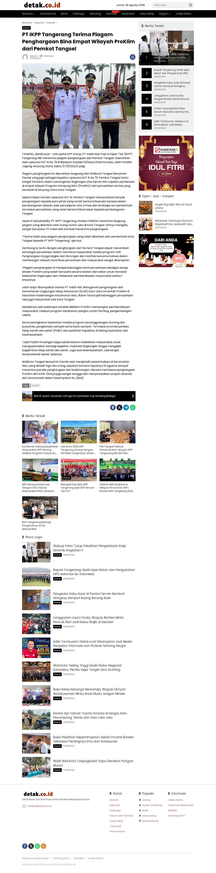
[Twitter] (119, 407)
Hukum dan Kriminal (121, 815)
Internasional (117, 831)
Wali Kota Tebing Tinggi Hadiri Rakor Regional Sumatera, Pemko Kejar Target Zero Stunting (87, 667)
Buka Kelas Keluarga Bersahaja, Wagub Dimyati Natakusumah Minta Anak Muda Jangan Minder (89, 691)
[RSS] (43, 846)
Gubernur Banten (152, 805)
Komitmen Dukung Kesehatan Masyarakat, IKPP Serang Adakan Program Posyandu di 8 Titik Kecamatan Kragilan (40, 450)
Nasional (106, 477)
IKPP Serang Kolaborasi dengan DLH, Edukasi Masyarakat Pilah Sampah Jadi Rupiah (38, 488)
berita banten (150, 821)
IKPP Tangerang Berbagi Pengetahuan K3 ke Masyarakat (36, 525)
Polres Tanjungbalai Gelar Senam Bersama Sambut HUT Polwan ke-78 (172, 110)
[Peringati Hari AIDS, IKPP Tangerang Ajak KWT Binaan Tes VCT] (79, 470)
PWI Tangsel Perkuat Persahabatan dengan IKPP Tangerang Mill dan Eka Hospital (116, 450)
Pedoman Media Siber (181, 805)
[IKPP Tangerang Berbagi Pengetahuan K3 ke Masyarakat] (40, 507)
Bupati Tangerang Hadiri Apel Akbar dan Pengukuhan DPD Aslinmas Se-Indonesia (94, 572)
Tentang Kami (176, 815)
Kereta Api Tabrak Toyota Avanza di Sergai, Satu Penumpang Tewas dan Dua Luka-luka (90, 715)
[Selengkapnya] (64, 794)
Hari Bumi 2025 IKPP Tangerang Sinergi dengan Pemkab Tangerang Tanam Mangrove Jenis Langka (77, 450)
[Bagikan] (133, 57)
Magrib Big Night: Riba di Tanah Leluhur (173, 206)
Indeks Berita (175, 800)
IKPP (37, 385)
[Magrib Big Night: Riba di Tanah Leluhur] (145, 207)
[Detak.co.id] (42, 5)
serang (146, 800)
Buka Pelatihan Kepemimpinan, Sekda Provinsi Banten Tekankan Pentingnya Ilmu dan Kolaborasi (93, 739)
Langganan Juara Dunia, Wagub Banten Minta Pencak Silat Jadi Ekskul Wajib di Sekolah (88, 619)
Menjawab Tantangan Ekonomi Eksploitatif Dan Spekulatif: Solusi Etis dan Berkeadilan (174, 222)
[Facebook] (113, 407)
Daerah (26, 27)
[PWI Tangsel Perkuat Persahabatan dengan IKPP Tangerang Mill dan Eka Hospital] (118, 432)
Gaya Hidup (116, 821)
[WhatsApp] (133, 407)
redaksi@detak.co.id (39, 806)
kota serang (149, 815)
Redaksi (34, 56)
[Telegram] (126, 407)
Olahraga (115, 810)
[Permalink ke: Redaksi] (26, 57)
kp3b (145, 810)
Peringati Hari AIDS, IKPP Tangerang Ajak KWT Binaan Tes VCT (77, 488)
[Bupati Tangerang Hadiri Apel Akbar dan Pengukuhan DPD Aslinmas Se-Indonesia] (36, 576)
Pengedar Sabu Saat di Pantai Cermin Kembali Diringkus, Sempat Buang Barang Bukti (88, 596)
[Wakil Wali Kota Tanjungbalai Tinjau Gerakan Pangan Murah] (36, 767)
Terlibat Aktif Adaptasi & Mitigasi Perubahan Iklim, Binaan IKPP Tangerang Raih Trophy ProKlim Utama (116, 488)
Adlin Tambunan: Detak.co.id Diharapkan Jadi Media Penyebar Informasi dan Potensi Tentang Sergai (92, 643)
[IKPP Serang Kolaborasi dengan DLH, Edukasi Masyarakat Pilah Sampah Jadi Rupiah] (40, 470)
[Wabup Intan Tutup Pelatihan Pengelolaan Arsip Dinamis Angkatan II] (36, 552)
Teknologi (115, 826)
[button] (190, 5)
